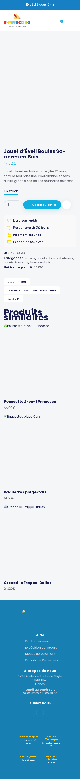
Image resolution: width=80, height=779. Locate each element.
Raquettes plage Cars (25, 492)
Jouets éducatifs (16, 262)
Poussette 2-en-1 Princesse (30, 401)
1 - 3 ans (29, 258)
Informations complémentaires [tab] (32, 290)
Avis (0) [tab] (13, 298)
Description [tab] (16, 281)
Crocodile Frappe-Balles (27, 583)
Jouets (42, 258)
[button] (66, 204)
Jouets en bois (40, 262)
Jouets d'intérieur (60, 258)
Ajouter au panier (44, 205)
